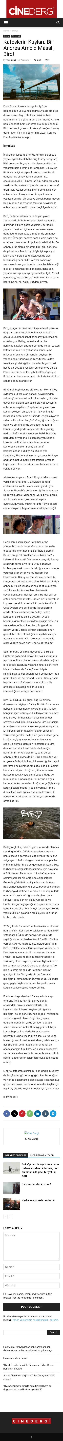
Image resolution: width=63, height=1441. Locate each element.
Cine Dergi (11, 60)
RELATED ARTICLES (15, 1155)
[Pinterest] (22, 1113)
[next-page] (11, 1217)
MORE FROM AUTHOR (42, 1155)
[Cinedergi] (31, 9)
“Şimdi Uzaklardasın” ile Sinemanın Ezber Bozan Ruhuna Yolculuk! (28, 1367)
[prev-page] (5, 1217)
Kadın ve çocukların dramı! (38, 1200)
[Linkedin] (37, 1113)
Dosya (15, 30)
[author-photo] (32, 1133)
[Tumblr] (45, 1113)
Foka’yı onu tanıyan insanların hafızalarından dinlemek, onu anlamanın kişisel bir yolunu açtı (28, 1349)
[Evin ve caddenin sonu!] (11, 1188)
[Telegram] (53, 1113)
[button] (5, 22)
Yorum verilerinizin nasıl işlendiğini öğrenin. (35, 1319)
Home (6, 30)
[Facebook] (6, 1113)
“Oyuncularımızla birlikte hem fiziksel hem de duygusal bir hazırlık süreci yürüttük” (27, 1388)
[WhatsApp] (30, 1113)
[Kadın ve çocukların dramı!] (11, 1204)
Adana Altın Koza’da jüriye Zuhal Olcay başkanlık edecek (29, 1377)
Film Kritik (16, 36)
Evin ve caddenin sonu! (36, 1184)
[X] (14, 1113)
